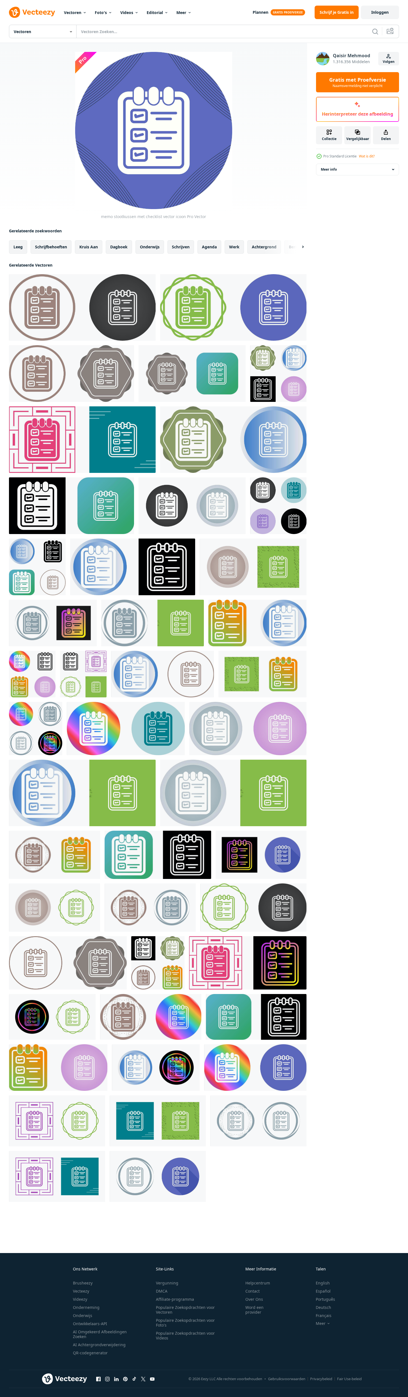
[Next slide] (298, 247)
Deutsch (323, 1307)
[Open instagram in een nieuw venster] (107, 1379)
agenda (209, 246)
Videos (126, 12)
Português (325, 1299)
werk (234, 246)
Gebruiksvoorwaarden (286, 1378)
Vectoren (72, 12)
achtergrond (264, 246)
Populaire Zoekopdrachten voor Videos (185, 1335)
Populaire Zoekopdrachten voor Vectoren (185, 1310)
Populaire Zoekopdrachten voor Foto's (185, 1323)
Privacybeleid (321, 1378)
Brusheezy (83, 1283)
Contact (252, 1291)
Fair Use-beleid (349, 1378)
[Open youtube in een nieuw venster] (152, 1379)
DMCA (161, 1291)
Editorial (155, 12)
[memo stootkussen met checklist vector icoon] (82, 307)
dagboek (119, 246)
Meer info (329, 169)
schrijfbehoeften (51, 246)
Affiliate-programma (175, 1299)
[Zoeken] (375, 31)
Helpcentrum (257, 1283)
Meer (181, 12)
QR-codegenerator (90, 1352)
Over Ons (254, 1299)
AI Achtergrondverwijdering (99, 1344)
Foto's (101, 12)
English (323, 1283)
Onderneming (86, 1307)
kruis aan (88, 246)
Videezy (80, 1299)
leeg (18, 246)
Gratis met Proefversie (357, 82)
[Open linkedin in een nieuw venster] (116, 1379)
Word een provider (254, 1310)
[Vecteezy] (32, 12)
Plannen (260, 12)
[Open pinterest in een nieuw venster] (125, 1379)
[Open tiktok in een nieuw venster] (134, 1379)
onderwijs (150, 246)
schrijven (181, 246)
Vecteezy (81, 1291)
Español (323, 1291)
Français (323, 1315)
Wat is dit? (367, 156)
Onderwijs (82, 1315)
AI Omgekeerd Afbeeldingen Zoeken (100, 1334)
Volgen (389, 61)
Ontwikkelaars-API (90, 1323)
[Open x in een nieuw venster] (143, 1379)
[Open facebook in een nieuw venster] (98, 1379)
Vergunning (167, 1283)
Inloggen (380, 12)
